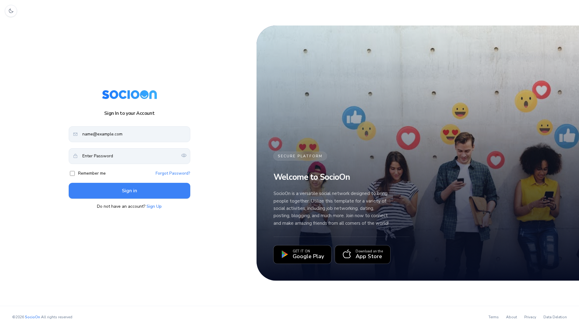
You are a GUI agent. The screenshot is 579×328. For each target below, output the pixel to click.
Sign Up (154, 206)
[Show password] (184, 155)
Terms (493, 317)
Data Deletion (555, 317)
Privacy (530, 317)
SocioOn (32, 317)
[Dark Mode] (11, 11)
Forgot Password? (173, 173)
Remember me (92, 173)
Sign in (129, 190)
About (511, 317)
